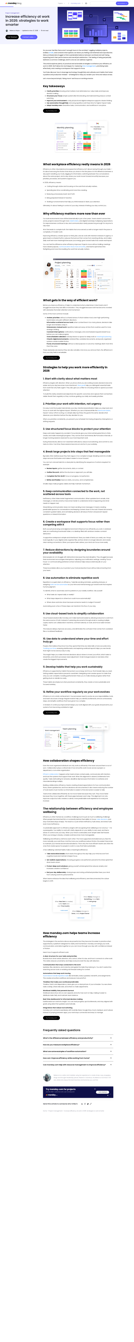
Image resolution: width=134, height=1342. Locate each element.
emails (51, 53)
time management (89, 66)
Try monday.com (51, 111)
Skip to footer (4, 1)
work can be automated (59, 584)
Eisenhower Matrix (104, 410)
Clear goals (81, 385)
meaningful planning (104, 337)
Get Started (12, 37)
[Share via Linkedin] (82, 1104)
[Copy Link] (91, 1104)
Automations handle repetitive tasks (56, 976)
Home (45, 1111)
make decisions (101, 819)
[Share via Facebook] (85, 1104)
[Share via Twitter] (88, 1104)
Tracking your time (49, 648)
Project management (12, 13)
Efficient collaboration (51, 774)
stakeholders (74, 221)
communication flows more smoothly (72, 247)
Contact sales (28, 37)
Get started (121, 3)
